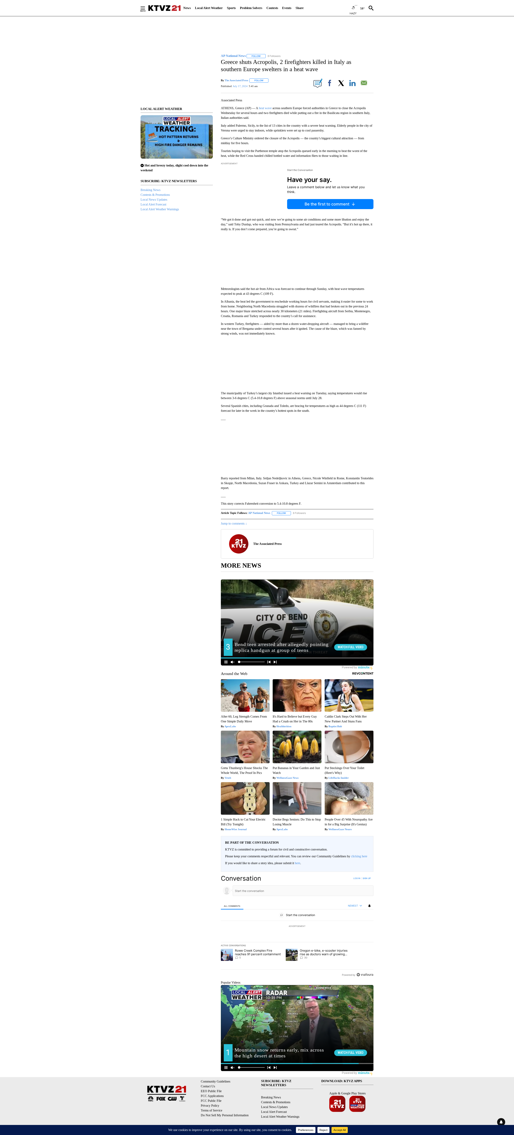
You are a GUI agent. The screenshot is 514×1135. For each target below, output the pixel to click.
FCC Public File (211, 1100)
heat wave (265, 108)
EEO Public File (211, 1091)
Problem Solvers (251, 8)
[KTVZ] (164, 8)
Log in (356, 878)
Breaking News (150, 190)
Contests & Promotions (155, 194)
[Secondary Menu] (146, 8)
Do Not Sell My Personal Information (225, 1115)
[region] (297, 926)
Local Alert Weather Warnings (160, 209)
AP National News (259, 513)
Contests (272, 8)
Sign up (367, 878)
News (187, 8)
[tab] (232, 906)
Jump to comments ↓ (234, 523)
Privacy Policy (210, 1105)
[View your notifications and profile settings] (369, 906)
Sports (231, 8)
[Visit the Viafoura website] (364, 974)
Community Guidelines (215, 1081)
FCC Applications (212, 1096)
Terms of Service (211, 1110)
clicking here (359, 856)
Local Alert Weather (209, 8)
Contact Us (208, 1086)
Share (300, 8)
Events (286, 8)
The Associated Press (236, 80)
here (297, 863)
